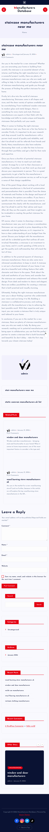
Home (24, 32)
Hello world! (30, 726)
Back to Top (25, 827)
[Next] (42, 744)
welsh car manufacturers (14, 690)
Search (10, 596)
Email (4, 555)
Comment (6, 526)
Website (5, 566)
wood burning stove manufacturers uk (19, 680)
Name (4, 545)
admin (8, 54)
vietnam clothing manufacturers (17, 701)
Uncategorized (17, 54)
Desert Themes (24, 815)
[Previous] (38, 744)
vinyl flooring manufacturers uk (17, 696)
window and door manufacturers (17, 685)
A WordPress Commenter (14, 726)
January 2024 (13, 655)
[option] (24, 767)
